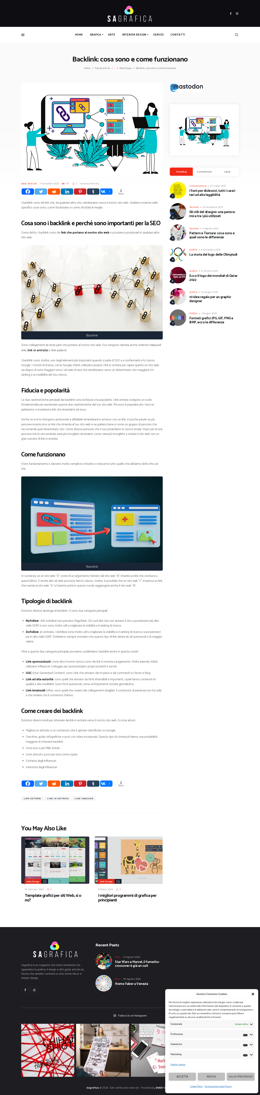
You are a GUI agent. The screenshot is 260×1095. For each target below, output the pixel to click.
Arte (117, 957)
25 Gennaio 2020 (34, 889)
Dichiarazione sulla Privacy (218, 1087)
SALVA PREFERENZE (241, 1076)
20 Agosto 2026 (132, 978)
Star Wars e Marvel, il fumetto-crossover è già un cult (137, 964)
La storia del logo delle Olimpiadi (213, 255)
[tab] (181, 172)
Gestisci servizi (178, 1065)
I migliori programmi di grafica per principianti (127, 898)
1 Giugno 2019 (209, 313)
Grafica (193, 249)
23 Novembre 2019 (213, 207)
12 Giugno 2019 (209, 292)
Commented (204, 171)
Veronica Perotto (89, 183)
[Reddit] (54, 191)
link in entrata (58, 798)
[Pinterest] (80, 191)
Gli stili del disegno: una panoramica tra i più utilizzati (212, 214)
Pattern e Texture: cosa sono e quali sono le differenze (212, 235)
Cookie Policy (196, 1087)
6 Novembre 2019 (210, 249)
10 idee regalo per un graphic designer (210, 299)
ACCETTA (182, 1076)
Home (87, 68)
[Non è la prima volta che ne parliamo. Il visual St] (102, 1050)
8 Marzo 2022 (105, 889)
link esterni (32, 798)
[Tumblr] (93, 191)
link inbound (84, 798)
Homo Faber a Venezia (131, 984)
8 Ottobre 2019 (209, 270)
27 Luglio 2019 (218, 185)
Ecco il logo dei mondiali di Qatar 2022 (213, 278)
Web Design (125, 68)
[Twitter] (41, 191)
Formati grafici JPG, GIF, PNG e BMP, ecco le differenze (211, 320)
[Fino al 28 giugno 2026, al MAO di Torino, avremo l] (47, 1050)
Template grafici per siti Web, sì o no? (53, 898)
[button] (253, 994)
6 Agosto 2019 (210, 228)
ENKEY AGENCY (165, 1087)
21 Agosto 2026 (131, 957)
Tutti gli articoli (102, 68)
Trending (181, 171)
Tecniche (194, 207)
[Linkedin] (67, 191)
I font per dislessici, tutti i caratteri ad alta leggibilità (212, 193)
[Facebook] (28, 191)
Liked (227, 171)
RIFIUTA (211, 1076)
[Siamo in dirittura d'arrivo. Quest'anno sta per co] (157, 1050)
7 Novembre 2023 (49, 183)
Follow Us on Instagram (132, 1015)
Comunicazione (197, 185)
